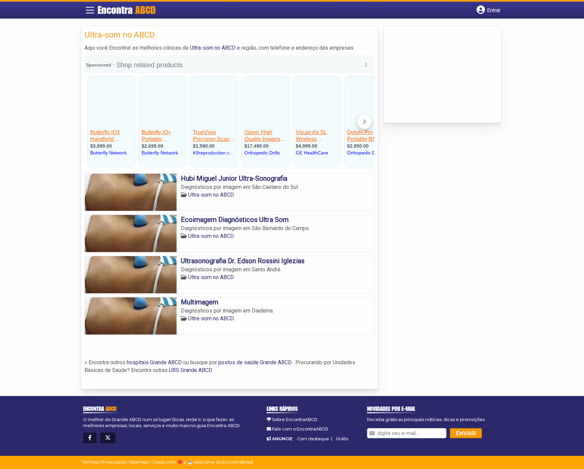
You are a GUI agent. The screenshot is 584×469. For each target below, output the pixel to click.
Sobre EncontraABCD (294, 419)
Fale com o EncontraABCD (300, 428)
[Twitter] (108, 438)
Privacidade (113, 462)
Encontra (126, 10)
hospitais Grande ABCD (154, 362)
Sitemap (138, 462)
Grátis (342, 438)
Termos (89, 462)
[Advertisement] (437, 74)
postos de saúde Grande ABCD (255, 362)
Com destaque (313, 438)
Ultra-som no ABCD (213, 48)
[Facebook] (90, 438)
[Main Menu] (90, 10)
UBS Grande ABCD (190, 370)
